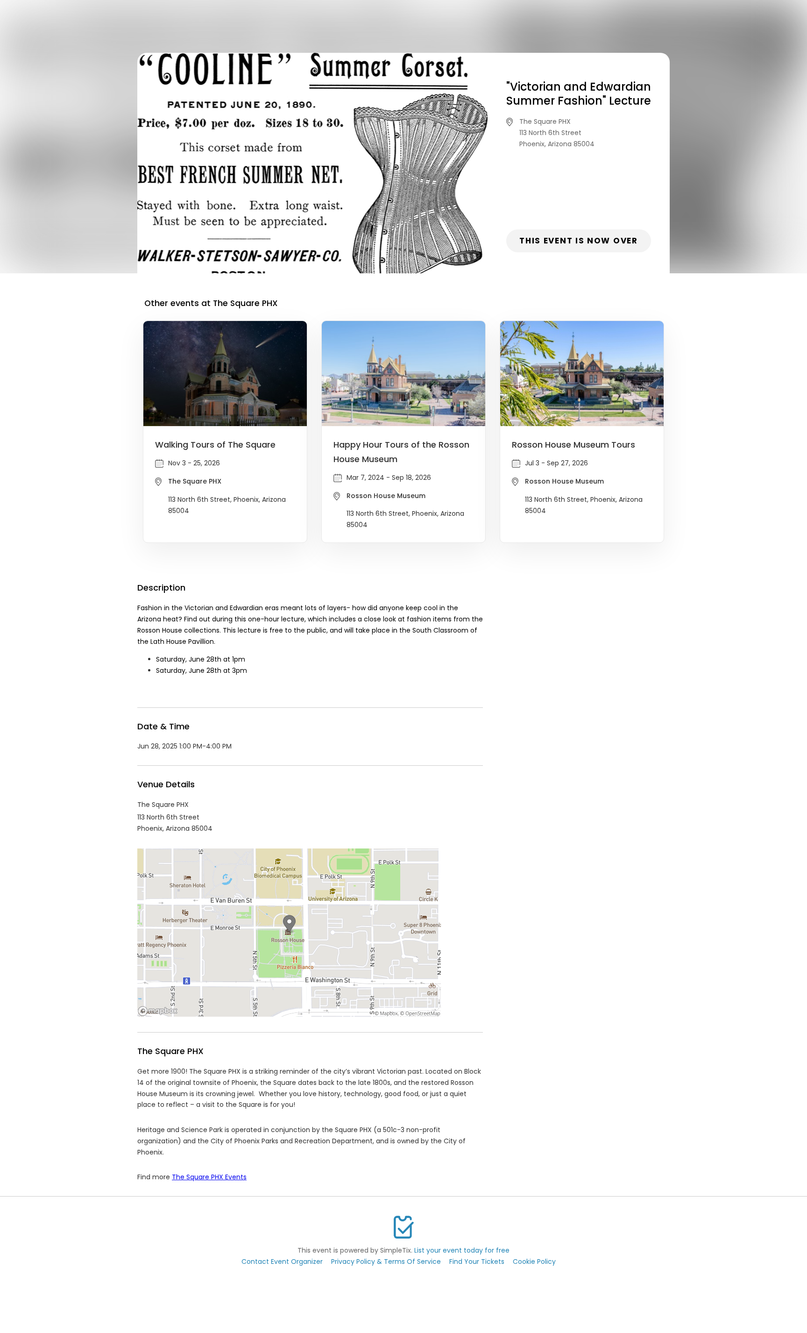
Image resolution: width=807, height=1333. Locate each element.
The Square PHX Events (209, 1177)
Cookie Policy (534, 1261)
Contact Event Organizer (282, 1261)
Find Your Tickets (476, 1261)
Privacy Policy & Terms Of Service (386, 1261)
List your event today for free (462, 1250)
